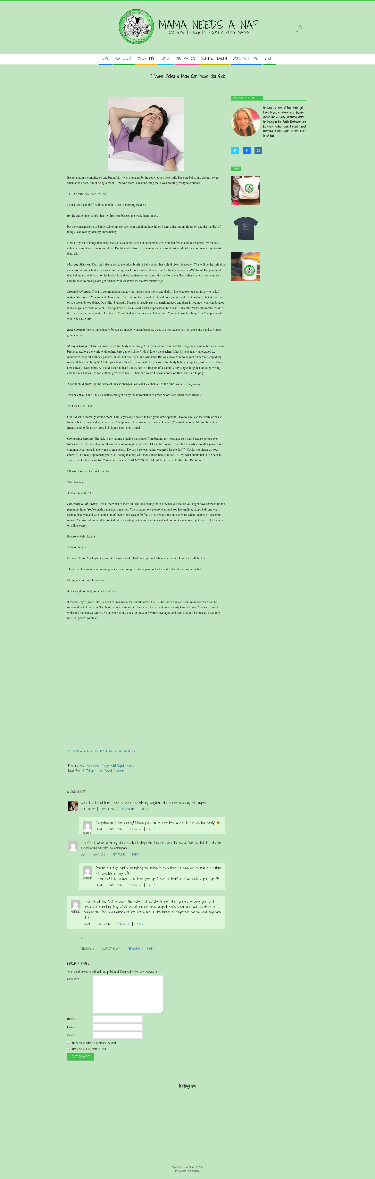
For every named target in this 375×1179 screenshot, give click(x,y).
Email (71, 1027)
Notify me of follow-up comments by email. (94, 1042)
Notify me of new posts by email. (89, 1049)
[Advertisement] (187, 1125)
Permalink (128, 809)
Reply (145, 809)
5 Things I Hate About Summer (103, 771)
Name (71, 1019)
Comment (73, 979)
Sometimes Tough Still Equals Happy (110, 765)
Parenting (129, 751)
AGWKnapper (193, 1170)
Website (71, 1035)
